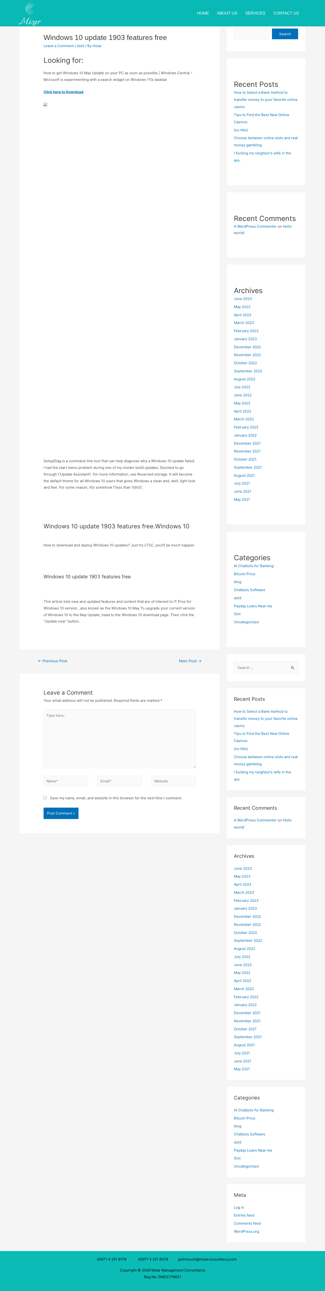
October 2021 (245, 459)
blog (237, 581)
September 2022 (248, 371)
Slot (237, 614)
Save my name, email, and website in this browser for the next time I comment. (116, 798)
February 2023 (246, 331)
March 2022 (244, 419)
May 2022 (242, 403)
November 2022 (247, 355)
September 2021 (248, 467)
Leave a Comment (59, 46)
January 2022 (245, 435)
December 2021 (247, 443)
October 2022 (245, 363)
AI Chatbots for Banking (254, 566)
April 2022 (242, 411)
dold (80, 46)
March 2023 (244, 322)
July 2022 (242, 387)
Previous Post (52, 661)
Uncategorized (246, 622)
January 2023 (245, 339)
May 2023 (242, 306)
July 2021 (242, 483)
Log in (239, 1207)
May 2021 (242, 499)
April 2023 (242, 315)
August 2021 (244, 475)
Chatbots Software (249, 590)
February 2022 (246, 427)
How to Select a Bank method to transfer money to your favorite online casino (266, 99)
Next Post (190, 661)
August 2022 (244, 379)
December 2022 (247, 347)
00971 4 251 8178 (112, 1259)
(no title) (241, 130)
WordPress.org (246, 1231)
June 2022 (243, 395)
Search (285, 34)
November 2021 (247, 451)
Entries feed (244, 1215)
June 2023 (243, 298)
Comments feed (247, 1223)
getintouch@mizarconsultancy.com (207, 1259)
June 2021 (242, 491)
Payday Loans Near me (253, 606)
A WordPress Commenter (255, 226)
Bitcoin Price (244, 574)
